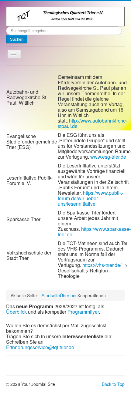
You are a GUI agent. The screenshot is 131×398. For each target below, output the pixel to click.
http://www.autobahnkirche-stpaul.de (92, 123)
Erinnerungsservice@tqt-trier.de (40, 347)
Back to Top (113, 384)
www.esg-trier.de (108, 156)
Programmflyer (83, 311)
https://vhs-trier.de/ (101, 264)
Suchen (16, 39)
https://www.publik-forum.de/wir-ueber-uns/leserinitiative (90, 198)
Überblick (16, 311)
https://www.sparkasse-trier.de (94, 231)
